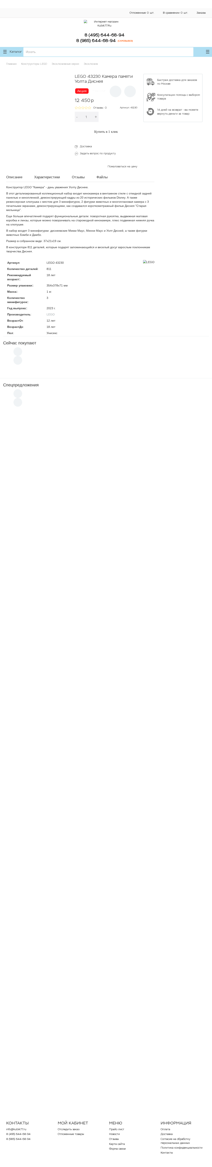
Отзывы (114, 1139)
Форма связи (117, 1148)
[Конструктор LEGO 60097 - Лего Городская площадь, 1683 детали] (154, 640)
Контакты (93, 17)
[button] (115, 91)
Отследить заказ (68, 1129)
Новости (114, 1134)
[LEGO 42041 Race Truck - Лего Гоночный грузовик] (154, 987)
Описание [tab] (14, 177)
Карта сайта (117, 1144)
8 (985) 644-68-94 (96, 40)
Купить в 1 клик (106, 132)
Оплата (63, 10)
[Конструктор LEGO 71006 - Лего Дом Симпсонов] (58, 918)
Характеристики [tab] (47, 177)
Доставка (93, 10)
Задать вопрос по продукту (98, 153)
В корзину (120, 117)
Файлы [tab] (102, 177)
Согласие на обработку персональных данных (33, 14)
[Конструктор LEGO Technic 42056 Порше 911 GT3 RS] (58, 503)
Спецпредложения (21, 385)
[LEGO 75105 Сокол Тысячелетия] (58, 987)
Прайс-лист (116, 1129)
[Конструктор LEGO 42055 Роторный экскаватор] (58, 572)
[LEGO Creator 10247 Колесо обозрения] (154, 1055)
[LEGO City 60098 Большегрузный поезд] (58, 781)
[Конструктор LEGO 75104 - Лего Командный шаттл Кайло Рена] (154, 572)
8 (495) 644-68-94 (104, 35)
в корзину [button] (22, 475)
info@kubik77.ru (16, 1129)
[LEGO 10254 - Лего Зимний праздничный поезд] (58, 709)
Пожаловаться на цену (122, 166)
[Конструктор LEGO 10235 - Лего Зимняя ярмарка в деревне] (58, 640)
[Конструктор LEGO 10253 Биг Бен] (154, 918)
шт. (142, 12)
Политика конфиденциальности (24, 17)
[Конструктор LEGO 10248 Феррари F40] (58, 849)
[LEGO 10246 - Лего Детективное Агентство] (58, 1055)
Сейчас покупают (19, 343)
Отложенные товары (71, 1134)
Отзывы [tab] (78, 177)
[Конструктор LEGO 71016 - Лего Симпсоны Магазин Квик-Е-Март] (154, 849)
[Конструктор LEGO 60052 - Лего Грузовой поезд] (154, 503)
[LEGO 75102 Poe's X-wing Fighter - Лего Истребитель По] (154, 781)
